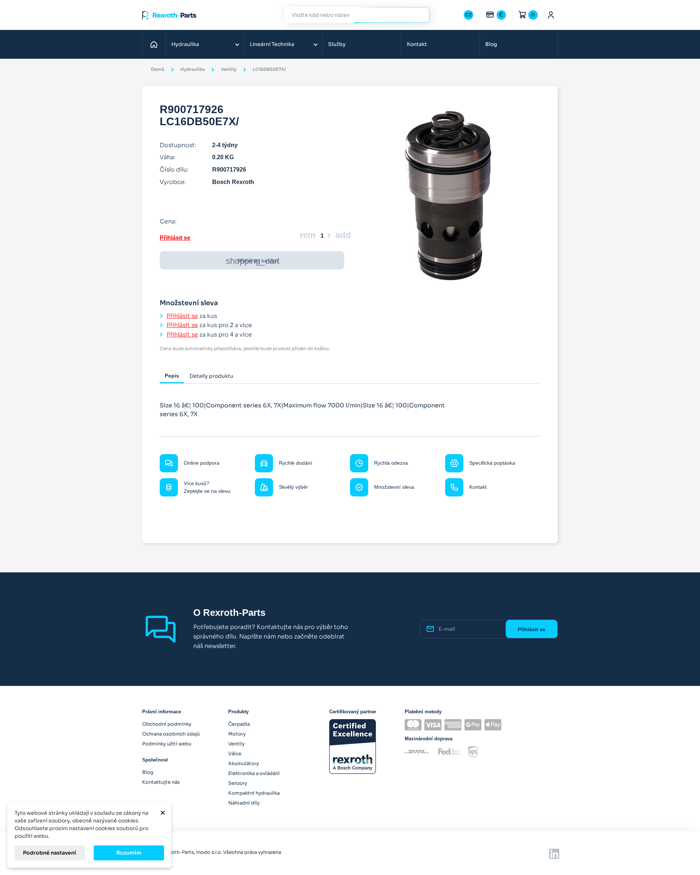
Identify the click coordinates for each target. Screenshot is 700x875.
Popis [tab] (172, 376)
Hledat (420, 15)
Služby (337, 44)
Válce (234, 754)
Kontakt (417, 44)
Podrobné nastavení (49, 852)
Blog (491, 44)
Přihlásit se (175, 238)
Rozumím (128, 852)
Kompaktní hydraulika (254, 793)
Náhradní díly (244, 803)
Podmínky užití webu (166, 744)
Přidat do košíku (253, 261)
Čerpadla (239, 724)
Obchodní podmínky (166, 724)
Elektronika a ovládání (254, 773)
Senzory (237, 783)
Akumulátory (243, 763)
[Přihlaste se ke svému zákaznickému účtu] (551, 15)
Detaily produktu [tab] (211, 376)
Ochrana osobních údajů (171, 734)
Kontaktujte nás (161, 782)
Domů (156, 44)
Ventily (236, 744)
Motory (237, 734)
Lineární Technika (272, 44)
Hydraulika (185, 44)
